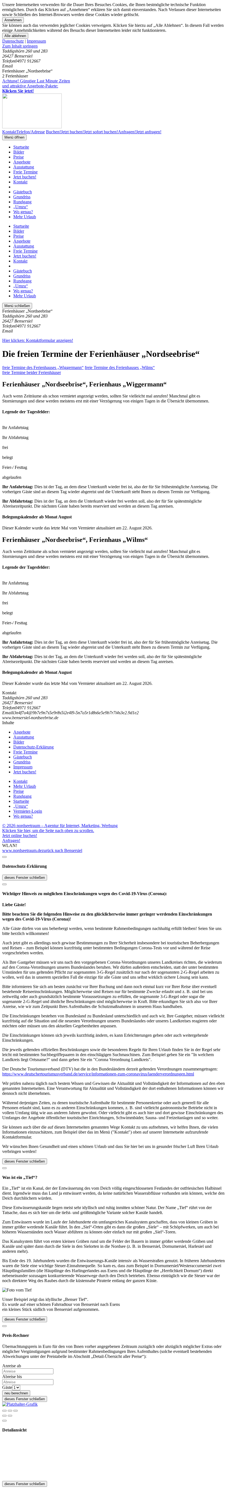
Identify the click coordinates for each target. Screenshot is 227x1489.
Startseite (21, 147)
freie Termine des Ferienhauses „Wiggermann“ (43, 367)
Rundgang (22, 201)
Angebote (21, 162)
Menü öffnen (14, 137)
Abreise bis (12, 1376)
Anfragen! (11, 840)
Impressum (36, 41)
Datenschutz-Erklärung (33, 747)
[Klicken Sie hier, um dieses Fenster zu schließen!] (4, 857)
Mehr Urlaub (24, 216)
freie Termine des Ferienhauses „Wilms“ (120, 367)
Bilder (18, 152)
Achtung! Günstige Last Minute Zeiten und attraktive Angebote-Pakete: (36, 86)
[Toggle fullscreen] (10, 1411)
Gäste (7, 1387)
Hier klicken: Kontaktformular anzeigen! (37, 340)
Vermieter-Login (27, 811)
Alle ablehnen (15, 36)
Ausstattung (23, 167)
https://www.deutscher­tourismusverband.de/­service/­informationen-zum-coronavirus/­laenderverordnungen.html (98, 1074)
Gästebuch (22, 191)
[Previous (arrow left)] (4, 1416)
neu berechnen (16, 1393)
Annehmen (13, 20)
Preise (18, 157)
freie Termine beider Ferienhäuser (31, 372)
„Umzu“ (20, 206)
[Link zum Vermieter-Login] (20, 1404)
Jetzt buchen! (24, 177)
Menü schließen (17, 306)
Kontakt (20, 182)
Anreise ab (11, 1365)
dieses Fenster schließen (24, 877)
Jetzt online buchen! (19, 835)
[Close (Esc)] (4, 1411)
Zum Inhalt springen (20, 46)
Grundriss (21, 196)
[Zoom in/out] (15, 1411)
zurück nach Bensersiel (62, 850)
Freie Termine (25, 172)
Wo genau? (23, 211)
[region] (113, 46)
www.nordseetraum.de (22, 850)
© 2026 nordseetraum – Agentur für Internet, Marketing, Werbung (60, 825)
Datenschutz (13, 41)
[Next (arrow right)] (10, 1416)
